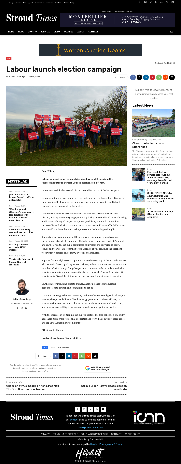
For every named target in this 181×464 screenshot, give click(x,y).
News (9, 59)
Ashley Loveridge (17, 77)
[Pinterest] (152, 77)
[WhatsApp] (159, 77)
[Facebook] (140, 3)
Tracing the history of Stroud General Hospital (21, 262)
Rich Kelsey (142, 140)
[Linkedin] (156, 3)
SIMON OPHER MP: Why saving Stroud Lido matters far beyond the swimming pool (160, 197)
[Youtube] (173, 3)
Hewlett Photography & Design (106, 444)
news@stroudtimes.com (90, 427)
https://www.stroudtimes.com (22, 303)
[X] (167, 3)
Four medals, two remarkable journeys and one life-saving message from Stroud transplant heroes (159, 177)
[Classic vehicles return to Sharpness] (153, 123)
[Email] (172, 77)
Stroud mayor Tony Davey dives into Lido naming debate (21, 232)
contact (74, 419)
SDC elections (63, 348)
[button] (171, 31)
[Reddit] (162, 3)
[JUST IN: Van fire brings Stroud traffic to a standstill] (138, 214)
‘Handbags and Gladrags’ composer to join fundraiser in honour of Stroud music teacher (21, 215)
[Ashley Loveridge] (21, 286)
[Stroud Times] (31, 18)
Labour (52, 348)
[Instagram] (151, 3)
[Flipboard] (145, 3)
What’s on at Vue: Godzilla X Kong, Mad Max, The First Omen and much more (33, 387)
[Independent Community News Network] (149, 417)
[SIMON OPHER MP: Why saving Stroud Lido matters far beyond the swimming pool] (138, 195)
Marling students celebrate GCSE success (18, 247)
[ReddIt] (165, 77)
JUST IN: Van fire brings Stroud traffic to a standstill (21, 197)
